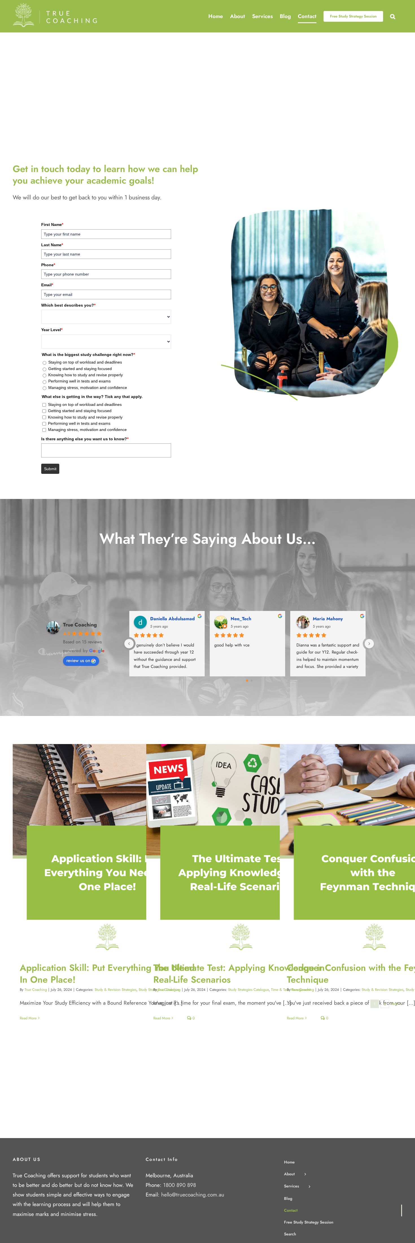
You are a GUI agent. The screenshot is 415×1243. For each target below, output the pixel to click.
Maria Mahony (328, 618)
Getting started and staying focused (80, 368)
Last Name (52, 245)
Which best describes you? (68, 305)
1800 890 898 (179, 1185)
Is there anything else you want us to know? (84, 439)
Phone (48, 265)
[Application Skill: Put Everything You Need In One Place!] (107, 849)
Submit (50, 469)
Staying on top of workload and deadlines (85, 362)
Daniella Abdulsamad (174, 618)
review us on (78, 660)
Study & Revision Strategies (115, 989)
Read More (28, 1018)
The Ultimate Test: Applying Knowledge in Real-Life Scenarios (235, 849)
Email (47, 285)
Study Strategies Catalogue (248, 989)
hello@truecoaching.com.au (192, 1194)
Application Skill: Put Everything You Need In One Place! (102, 849)
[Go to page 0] (247, 680)
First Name (52, 224)
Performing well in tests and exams (79, 381)
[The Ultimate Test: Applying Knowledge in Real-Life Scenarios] (240, 849)
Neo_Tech (242, 618)
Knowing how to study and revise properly (85, 375)
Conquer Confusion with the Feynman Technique (369, 849)
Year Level (51, 329)
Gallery (113, 849)
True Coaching (80, 624)
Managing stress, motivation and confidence (87, 387)
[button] (392, 16)
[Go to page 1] (251, 681)
